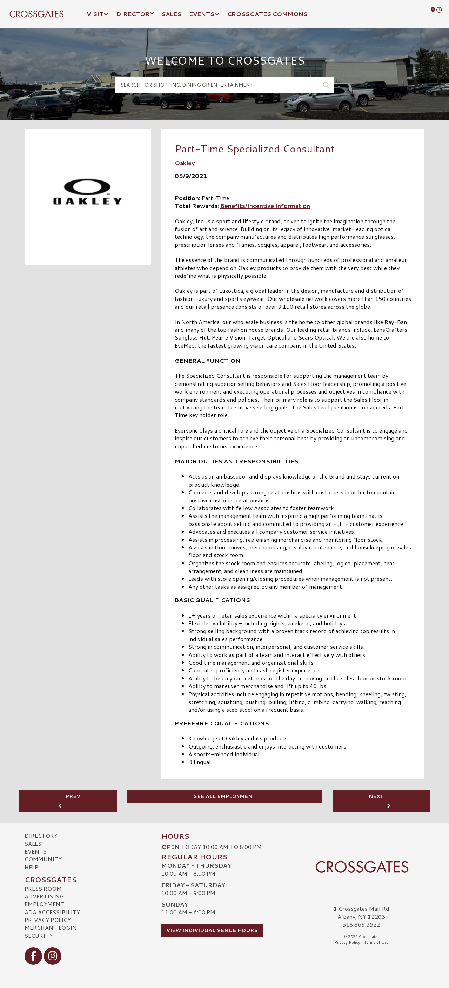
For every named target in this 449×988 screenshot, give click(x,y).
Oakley (185, 163)
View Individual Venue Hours (212, 930)
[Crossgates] (361, 867)
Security (39, 935)
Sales (33, 843)
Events (36, 851)
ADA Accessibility (52, 912)
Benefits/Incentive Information (265, 206)
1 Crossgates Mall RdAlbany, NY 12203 (361, 912)
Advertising (44, 896)
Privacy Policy (48, 920)
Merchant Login (51, 927)
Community (43, 859)
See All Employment (224, 796)
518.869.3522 (361, 924)
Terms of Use (376, 942)
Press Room (43, 888)
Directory (41, 835)
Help (31, 867)
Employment (44, 904)
